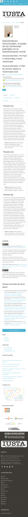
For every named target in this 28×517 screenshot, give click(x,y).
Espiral (3, 495)
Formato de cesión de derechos (10, 366)
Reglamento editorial (8, 380)
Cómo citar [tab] (5, 100)
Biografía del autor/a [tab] (7, 97)
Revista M (4, 499)
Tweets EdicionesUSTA (6, 513)
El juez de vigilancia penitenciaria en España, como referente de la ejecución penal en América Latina (15, 300)
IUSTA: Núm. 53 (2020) (16, 295)
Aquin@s (4, 503)
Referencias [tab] (17, 97)
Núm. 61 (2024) (15, 22)
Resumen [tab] (5, 95)
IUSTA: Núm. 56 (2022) (20, 310)
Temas (3, 482)
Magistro (4, 501)
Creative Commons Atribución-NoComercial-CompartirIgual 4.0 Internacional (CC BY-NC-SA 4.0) (14, 266)
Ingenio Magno (5, 478)
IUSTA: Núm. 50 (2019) (14, 324)
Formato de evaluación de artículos (11, 364)
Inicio (3, 22)
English (6, 337)
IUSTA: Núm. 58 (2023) (9, 319)
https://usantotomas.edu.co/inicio (13, 460)
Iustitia (3, 493)
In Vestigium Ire (5, 486)
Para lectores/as (8, 347)
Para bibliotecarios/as (10, 351)
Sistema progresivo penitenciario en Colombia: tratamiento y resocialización (14, 294)
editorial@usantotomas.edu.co (17, 456)
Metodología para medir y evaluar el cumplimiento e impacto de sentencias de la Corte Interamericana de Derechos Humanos (15, 308)
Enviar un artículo (14, 330)
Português (7, 340)
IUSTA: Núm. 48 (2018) (17, 302)
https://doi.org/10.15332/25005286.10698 (14, 74)
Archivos (8, 22)
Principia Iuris (5, 491)
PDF (4, 89)
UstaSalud (4, 497)
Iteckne (3, 476)
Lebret (3, 489)
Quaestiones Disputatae (7, 480)
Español (6, 339)
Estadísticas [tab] (12, 95)
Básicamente (5, 484)
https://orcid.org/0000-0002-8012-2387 (13, 80)
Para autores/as (8, 349)
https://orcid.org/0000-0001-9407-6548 (13, 86)
